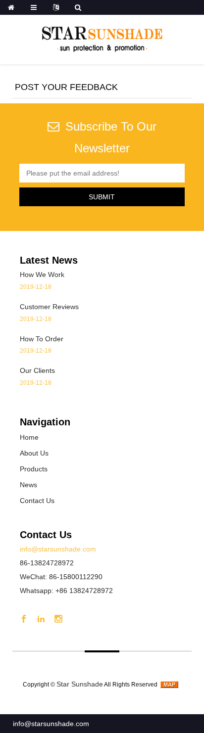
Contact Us (37, 500)
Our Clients (37, 370)
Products (34, 469)
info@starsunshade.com (51, 724)
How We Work (42, 274)
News (28, 485)
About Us (34, 453)
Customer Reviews (49, 307)
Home (29, 437)
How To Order (41, 339)
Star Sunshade (79, 684)
